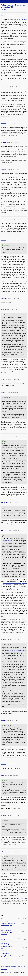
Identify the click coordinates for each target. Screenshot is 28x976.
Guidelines (13, 966)
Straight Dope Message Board (7, 1)
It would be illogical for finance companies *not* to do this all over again (8, 923)
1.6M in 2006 (8, 900)
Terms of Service (21, 966)
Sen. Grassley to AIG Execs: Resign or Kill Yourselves (6, 955)
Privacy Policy (4, 969)
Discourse (9, 972)
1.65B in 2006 (20, 898)
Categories (7, 966)
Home (2, 966)
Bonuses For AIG (5, 937)
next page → (4, 911)
